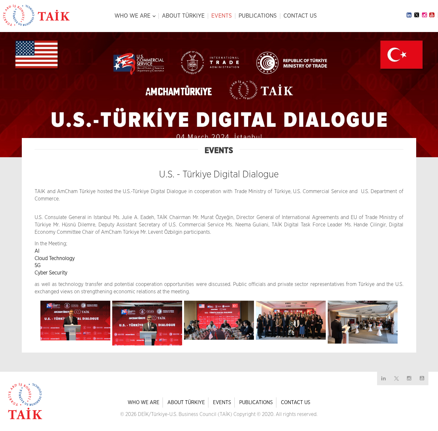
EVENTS (221, 16)
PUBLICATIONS (258, 16)
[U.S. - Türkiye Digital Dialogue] (75, 320)
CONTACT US (300, 16)
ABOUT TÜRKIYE (183, 16)
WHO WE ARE (132, 16)
